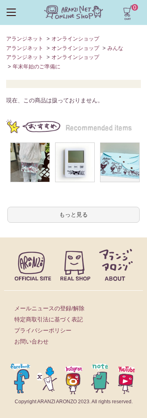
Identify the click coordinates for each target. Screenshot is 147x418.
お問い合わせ (31, 341)
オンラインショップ (75, 39)
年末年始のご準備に (36, 66)
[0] (127, 12)
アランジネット (24, 39)
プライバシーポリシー (42, 330)
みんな (115, 48)
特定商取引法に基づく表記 (48, 319)
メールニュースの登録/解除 (49, 308)
